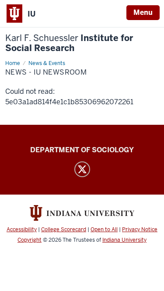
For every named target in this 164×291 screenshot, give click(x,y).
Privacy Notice (139, 229)
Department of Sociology (82, 149)
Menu (143, 12)
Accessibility (22, 229)
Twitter (82, 169)
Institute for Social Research (69, 43)
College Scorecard (63, 229)
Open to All (104, 229)
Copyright (29, 239)
